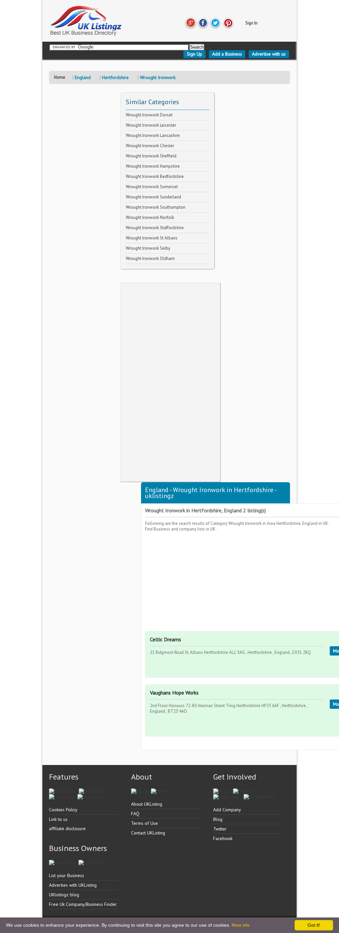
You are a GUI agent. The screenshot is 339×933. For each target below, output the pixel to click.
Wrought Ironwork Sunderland (153, 197)
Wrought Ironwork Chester (150, 145)
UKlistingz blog (64, 895)
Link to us (58, 819)
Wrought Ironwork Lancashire (153, 135)
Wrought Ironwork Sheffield (151, 156)
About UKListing (146, 804)
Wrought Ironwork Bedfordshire (155, 176)
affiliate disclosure (67, 828)
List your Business (66, 875)
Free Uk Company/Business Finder (83, 904)
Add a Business (227, 54)
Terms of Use (144, 823)
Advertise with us (269, 54)
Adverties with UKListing (73, 885)
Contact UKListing (148, 833)
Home (59, 77)
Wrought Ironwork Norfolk (150, 217)
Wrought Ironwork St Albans (151, 238)
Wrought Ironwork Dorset (149, 115)
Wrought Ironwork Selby (148, 248)
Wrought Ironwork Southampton (155, 207)
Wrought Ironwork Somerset (152, 187)
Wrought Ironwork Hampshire (153, 166)
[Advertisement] (170, 382)
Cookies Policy (63, 810)
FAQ (135, 814)
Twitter (220, 829)
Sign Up (194, 54)
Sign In (251, 23)
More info (241, 925)
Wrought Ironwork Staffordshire (155, 228)
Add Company (227, 810)
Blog (217, 819)
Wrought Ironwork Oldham (150, 258)
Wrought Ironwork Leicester (151, 125)
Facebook (222, 838)
